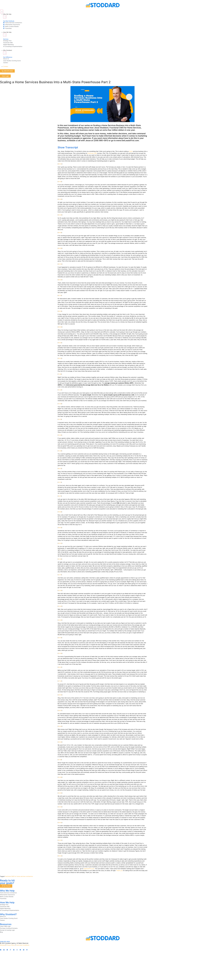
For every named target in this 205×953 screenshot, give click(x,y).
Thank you (119, 870)
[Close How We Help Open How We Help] (4, 35)
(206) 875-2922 (5, 941)
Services (5, 39)
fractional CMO (92, 153)
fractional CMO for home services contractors (19, 876)
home (131, 151)
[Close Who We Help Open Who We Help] (4, 16)
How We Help (7, 902)
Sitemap (2, 945)
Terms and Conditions (22, 945)
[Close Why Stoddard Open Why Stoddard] (4, 53)
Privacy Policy (10, 945)
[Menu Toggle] (1, 11)
